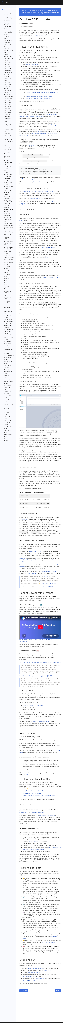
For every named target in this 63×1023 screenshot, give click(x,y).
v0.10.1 (21, 220)
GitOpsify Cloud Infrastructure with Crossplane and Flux (40, 795)
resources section (34, 841)
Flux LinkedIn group (29, 980)
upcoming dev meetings (35, 968)
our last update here (40, 36)
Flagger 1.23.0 (37, 182)
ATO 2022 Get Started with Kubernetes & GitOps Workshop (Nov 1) (40, 662)
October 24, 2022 (48, 587)
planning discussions (34, 972)
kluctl (40, 131)
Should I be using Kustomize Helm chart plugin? (41, 98)
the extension (23, 519)
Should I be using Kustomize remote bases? (39, 96)
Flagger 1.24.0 (32, 145)
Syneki (25, 812)
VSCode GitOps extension (47, 247)
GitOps (37, 560)
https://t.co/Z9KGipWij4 (49, 583)
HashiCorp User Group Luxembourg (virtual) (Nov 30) (35, 676)
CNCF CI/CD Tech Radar (48, 942)
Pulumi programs (32, 573)
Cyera (21, 812)
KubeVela (22, 558)
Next (58, 990)
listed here (22, 205)
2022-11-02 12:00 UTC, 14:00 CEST (33, 705)
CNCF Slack (47, 970)
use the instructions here (47, 815)
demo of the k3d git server (41, 721)
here (46, 258)
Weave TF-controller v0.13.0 (51, 277)
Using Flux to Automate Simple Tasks (34, 791)
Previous (23, 990)
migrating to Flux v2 (36, 198)
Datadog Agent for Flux (35, 551)
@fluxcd (45, 576)
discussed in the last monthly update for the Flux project (38, 191)
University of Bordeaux (37, 812)
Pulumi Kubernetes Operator (49, 571)
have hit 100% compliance (52, 125)
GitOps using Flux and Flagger (32, 793)
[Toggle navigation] (60, 2)
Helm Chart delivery (25, 560)
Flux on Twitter (40, 978)
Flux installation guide (29, 179)
